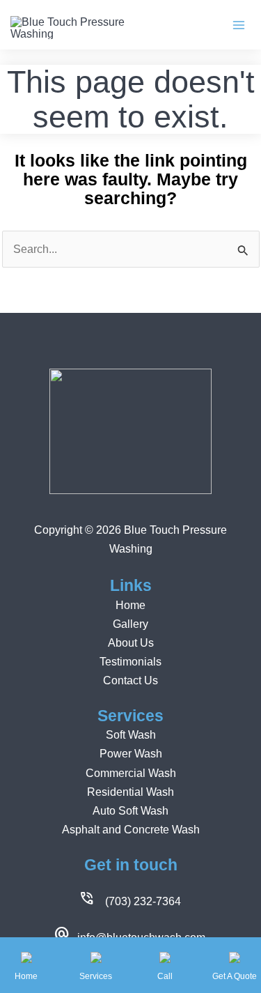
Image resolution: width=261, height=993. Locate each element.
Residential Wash (130, 791)
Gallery (130, 623)
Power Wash (131, 753)
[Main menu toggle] (238, 24)
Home (130, 605)
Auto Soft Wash (130, 810)
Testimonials (130, 661)
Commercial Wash (131, 773)
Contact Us (130, 680)
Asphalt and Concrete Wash (131, 829)
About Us (131, 642)
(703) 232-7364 (143, 901)
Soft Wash (131, 734)
